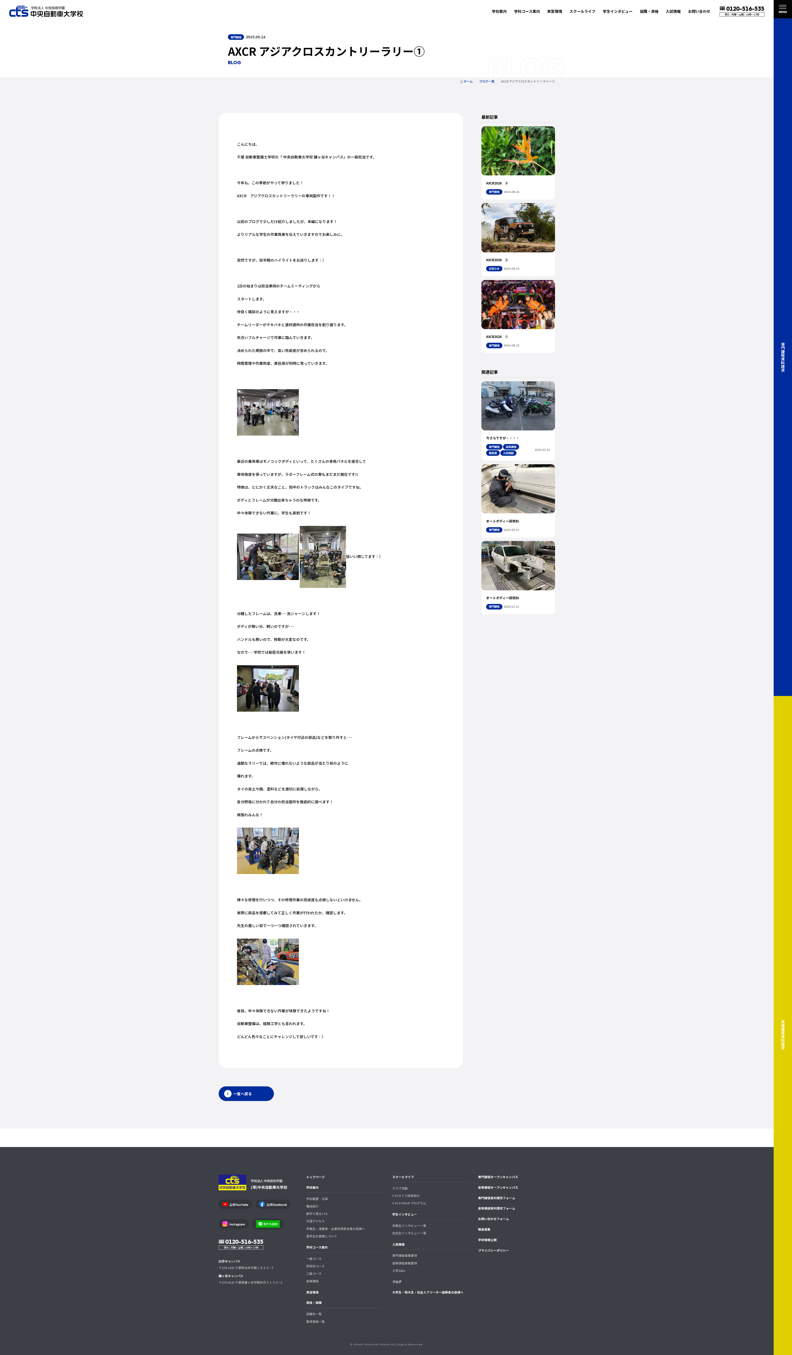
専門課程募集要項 (404, 1255)
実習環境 (554, 11)
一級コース (314, 1258)
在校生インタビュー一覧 (409, 1233)
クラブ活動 (400, 1188)
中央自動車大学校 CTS (46, 11)
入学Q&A (398, 1270)
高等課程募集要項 (404, 1263)
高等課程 (312, 1281)
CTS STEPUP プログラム (409, 1203)
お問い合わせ (699, 11)
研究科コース (315, 1266)
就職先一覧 (314, 1314)
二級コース (314, 1273)
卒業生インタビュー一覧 (409, 1225)
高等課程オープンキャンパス (498, 1187)
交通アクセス (315, 1221)
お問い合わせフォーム (493, 1219)
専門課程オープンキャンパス (498, 1177)
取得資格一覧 (315, 1321)
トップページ (315, 1177)
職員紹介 (312, 1206)
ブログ (397, 1281)
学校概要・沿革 (317, 1199)
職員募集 (484, 1229)
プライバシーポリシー (493, 1250)
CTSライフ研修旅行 (406, 1195)
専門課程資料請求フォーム (496, 1198)
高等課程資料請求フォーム (496, 1208)
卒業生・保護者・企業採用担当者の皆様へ (335, 1228)
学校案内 (312, 1187)
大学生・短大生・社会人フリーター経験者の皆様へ (427, 1292)
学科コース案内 (317, 1247)
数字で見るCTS (317, 1213)
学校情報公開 (487, 1240)
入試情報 (398, 1244)
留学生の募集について (321, 1236)
